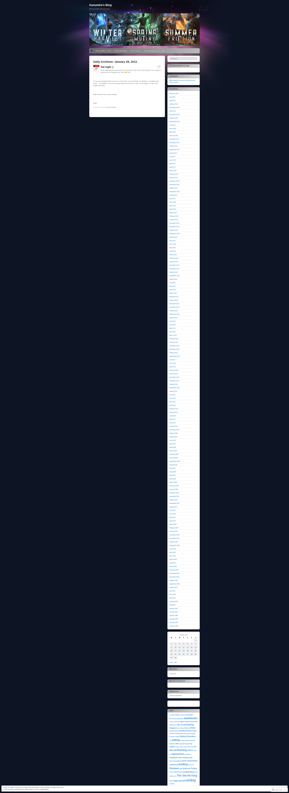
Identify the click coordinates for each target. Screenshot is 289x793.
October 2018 (173, 118)
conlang (176, 733)
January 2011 (173, 412)
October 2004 (173, 580)
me (170, 754)
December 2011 (174, 377)
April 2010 (172, 423)
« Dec (171, 662)
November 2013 (174, 307)
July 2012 (172, 360)
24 (175, 654)
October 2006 (173, 542)
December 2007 (174, 493)
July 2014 (172, 283)
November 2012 (174, 349)
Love (195, 750)
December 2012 (174, 346)
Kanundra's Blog (100, 5)
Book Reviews (174, 731)
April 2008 (172, 479)
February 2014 (173, 297)
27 (187, 654)
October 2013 (173, 311)
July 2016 (172, 198)
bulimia (171, 733)
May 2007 (172, 517)
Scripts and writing (121, 51)
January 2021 (173, 104)
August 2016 (173, 195)
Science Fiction (189, 768)
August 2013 (173, 318)
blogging (172, 728)
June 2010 (172, 416)
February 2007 (173, 528)
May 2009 (172, 444)
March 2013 (173, 335)
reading (183, 764)
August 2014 (173, 279)
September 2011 (174, 388)
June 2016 (172, 202)
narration (187, 754)
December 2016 (174, 181)
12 (183, 647)
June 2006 (172, 549)
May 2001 (172, 605)
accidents (182, 715)
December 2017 (174, 139)
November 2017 (174, 142)
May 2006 (172, 552)
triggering (177, 781)
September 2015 (174, 233)
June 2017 (172, 160)
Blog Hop (178, 728)
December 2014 (174, 265)
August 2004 (173, 587)
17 (175, 651)
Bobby (193, 728)
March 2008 (173, 482)
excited (182, 740)
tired (171, 781)
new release (183, 757)
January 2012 (173, 374)
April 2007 (172, 521)
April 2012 (172, 367)
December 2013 (174, 304)
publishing (173, 765)
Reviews (174, 768)
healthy (177, 746)
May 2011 (172, 402)
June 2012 (172, 363)
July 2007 (172, 510)
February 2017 (173, 174)
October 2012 (173, 353)
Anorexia (172, 718)
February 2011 (173, 409)
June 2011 (172, 398)
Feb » (176, 662)
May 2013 (172, 328)
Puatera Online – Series (103, 51)
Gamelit (182, 744)
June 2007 (172, 514)
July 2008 (172, 468)
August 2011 (173, 391)
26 (183, 654)
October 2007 (173, 500)
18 (179, 651)
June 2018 (172, 128)
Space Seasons (135, 51)
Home (91, 50)
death (182, 733)
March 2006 (173, 559)
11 (179, 647)
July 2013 (172, 321)
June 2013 (172, 325)
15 (195, 647)
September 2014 (174, 275)
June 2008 (172, 472)
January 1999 (173, 615)
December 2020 (174, 107)
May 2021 (172, 100)
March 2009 (173, 451)
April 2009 (172, 447)
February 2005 (173, 570)
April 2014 (172, 290)
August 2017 (173, 153)
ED (170, 740)
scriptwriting (188, 772)
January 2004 (173, 601)
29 (195, 654)
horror (189, 746)
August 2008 (173, 465)
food (171, 744)
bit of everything (186, 724)
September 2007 (174, 503)
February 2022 (173, 93)
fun (177, 743)
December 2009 (174, 430)
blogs (182, 728)
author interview (174, 721)
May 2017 (172, 163)
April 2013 (172, 332)
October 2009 (173, 433)
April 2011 (172, 405)
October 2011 (173, 384)
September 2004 (174, 584)
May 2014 (172, 286)
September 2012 (174, 356)
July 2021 (172, 97)
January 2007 (173, 531)
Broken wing (191, 731)
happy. (172, 747)
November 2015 (174, 226)
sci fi (176, 772)
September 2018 (174, 121)
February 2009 (173, 454)
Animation (189, 715)
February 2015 (173, 258)
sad (180, 768)
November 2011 (174, 381)
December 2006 (174, 535)
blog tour (187, 728)
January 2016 (173, 219)
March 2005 (173, 566)
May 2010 (172, 419)
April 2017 (172, 167)
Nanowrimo (177, 754)
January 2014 (173, 300)
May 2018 (172, 132)
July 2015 (172, 240)
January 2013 (173, 342)
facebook (187, 740)
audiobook (180, 718)
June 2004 (172, 594)
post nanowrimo (190, 761)
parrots (179, 761)
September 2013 (174, 314)
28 (191, 654)
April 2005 (172, 563)
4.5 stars (172, 715)
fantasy (193, 740)
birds (176, 725)
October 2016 (173, 188)
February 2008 (173, 486)
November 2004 (174, 577)
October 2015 (173, 230)
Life (175, 750)
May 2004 (172, 598)
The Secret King (187, 775)
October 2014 (173, 272)
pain (190, 758)
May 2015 (172, 247)
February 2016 (173, 216)
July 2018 (172, 125)
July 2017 (172, 156)
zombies (172, 783)
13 (187, 647)
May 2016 (172, 205)
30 (171, 658)
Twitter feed (173, 691)
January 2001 (173, 608)
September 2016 (174, 191)
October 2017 (173, 146)
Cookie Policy (44, 789)
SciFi (180, 772)
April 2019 (172, 111)
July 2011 (172, 395)
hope (185, 747)
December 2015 (174, 223)
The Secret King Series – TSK (154, 51)
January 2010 (173, 426)
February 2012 (173, 370)
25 (179, 654)
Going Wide (188, 744)
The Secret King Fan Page (179, 66)
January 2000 (173, 612)
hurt (192, 746)
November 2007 (174, 496)
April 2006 (172, 556)
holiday (181, 746)
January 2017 (173, 177)
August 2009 (173, 437)
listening (182, 750)
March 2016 (173, 212)
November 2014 (174, 268)
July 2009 (172, 440)
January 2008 (173, 489)
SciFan (171, 772)
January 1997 (173, 619)
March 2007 (173, 524)
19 (183, 651)
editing (175, 739)
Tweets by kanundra (175, 695)
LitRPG (190, 750)
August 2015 (173, 237)
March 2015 (173, 254)
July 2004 (172, 591)
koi (171, 750)
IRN (195, 747)
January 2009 (173, 458)
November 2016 (174, 184)
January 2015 (173, 261)
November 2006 (174, 538)
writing (191, 780)
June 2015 (172, 244)
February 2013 (173, 339)
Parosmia (172, 761)
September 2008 (174, 461)
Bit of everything (111, 107)
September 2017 (174, 149)
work (183, 780)
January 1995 (173, 622)
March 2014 (173, 293)
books (183, 730)
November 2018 (174, 114)
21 (191, 651)
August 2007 (173, 507)
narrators (173, 757)
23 (171, 654)
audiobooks (190, 718)
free (174, 744)
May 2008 (172, 475)
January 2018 (173, 135)
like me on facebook (177, 681)
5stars (177, 715)
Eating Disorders (188, 736)
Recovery (191, 764)
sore (175, 776)
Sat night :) (107, 67)
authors (182, 721)
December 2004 (174, 573)
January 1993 (173, 626)
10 (175, 647)
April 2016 (172, 209)
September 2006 (174, 545)
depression (187, 733)
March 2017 (173, 170)
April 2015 (172, 251)
